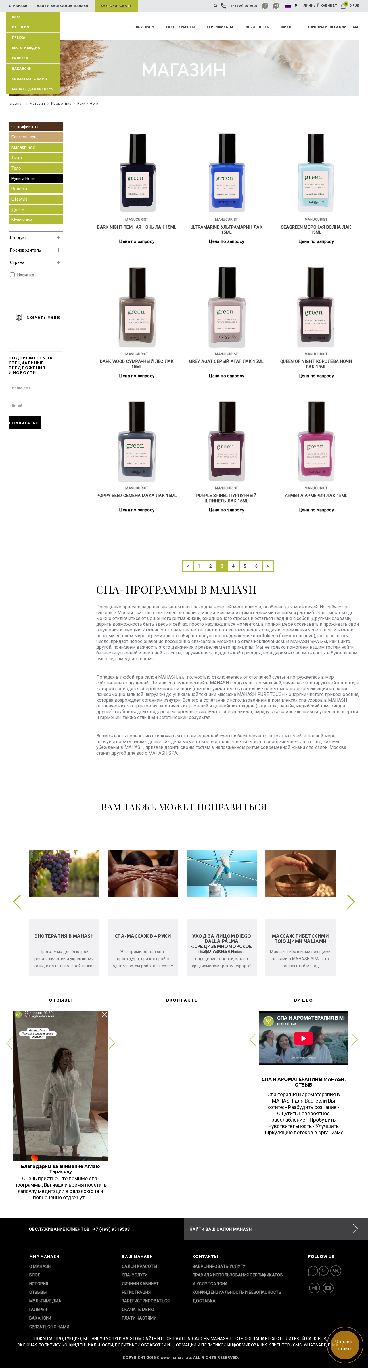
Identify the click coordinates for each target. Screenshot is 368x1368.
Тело (16, 168)
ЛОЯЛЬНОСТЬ (257, 27)
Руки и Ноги (88, 103)
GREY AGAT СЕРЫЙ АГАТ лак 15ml (226, 361)
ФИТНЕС (288, 27)
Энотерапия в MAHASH (64, 936)
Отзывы (38, 1292)
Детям (18, 209)
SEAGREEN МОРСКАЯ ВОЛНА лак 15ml (316, 229)
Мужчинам (22, 219)
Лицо (17, 157)
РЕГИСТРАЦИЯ (136, 1292)
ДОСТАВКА (204, 1301)
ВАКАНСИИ (22, 68)
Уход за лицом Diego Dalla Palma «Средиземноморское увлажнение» (221, 943)
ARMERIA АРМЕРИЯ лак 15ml (316, 495)
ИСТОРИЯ (20, 27)
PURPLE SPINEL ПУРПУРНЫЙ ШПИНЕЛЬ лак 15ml (226, 498)
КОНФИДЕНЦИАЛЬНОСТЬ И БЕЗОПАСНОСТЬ (237, 1292)
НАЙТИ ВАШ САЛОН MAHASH (221, 1229)
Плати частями (139, 1318)
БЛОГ (17, 16)
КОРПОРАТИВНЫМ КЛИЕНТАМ (332, 27)
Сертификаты (25, 126)
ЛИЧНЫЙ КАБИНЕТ (320, 5)
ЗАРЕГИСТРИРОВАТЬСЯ (146, 1301)
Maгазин (37, 103)
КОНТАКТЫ (205, 1256)
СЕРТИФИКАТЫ (220, 27)
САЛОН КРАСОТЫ (180, 27)
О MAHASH (40, 1266)
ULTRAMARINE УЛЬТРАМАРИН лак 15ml (226, 229)
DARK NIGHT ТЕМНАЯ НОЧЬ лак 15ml (136, 227)
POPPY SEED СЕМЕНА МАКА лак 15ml (137, 495)
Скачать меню (43, 317)
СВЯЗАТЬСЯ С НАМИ (29, 79)
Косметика (61, 103)
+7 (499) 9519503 (243, 5)
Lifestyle (20, 199)
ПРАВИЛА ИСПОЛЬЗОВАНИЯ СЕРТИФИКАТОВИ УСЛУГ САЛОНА (238, 1279)
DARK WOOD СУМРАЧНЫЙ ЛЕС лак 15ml (137, 364)
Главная (16, 103)
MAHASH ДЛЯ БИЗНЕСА (32, 89)
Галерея (20, 58)
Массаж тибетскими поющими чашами (300, 938)
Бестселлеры (24, 137)
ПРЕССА (19, 37)
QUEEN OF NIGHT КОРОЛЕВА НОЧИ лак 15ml (316, 364)
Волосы (19, 188)
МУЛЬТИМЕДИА (26, 48)
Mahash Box (23, 147)
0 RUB (352, 5)
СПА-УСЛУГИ (143, 27)
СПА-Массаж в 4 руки (143, 936)
